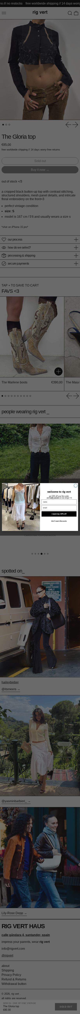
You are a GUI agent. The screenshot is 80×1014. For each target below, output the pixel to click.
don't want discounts (59, 521)
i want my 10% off (59, 514)
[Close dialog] (75, 485)
